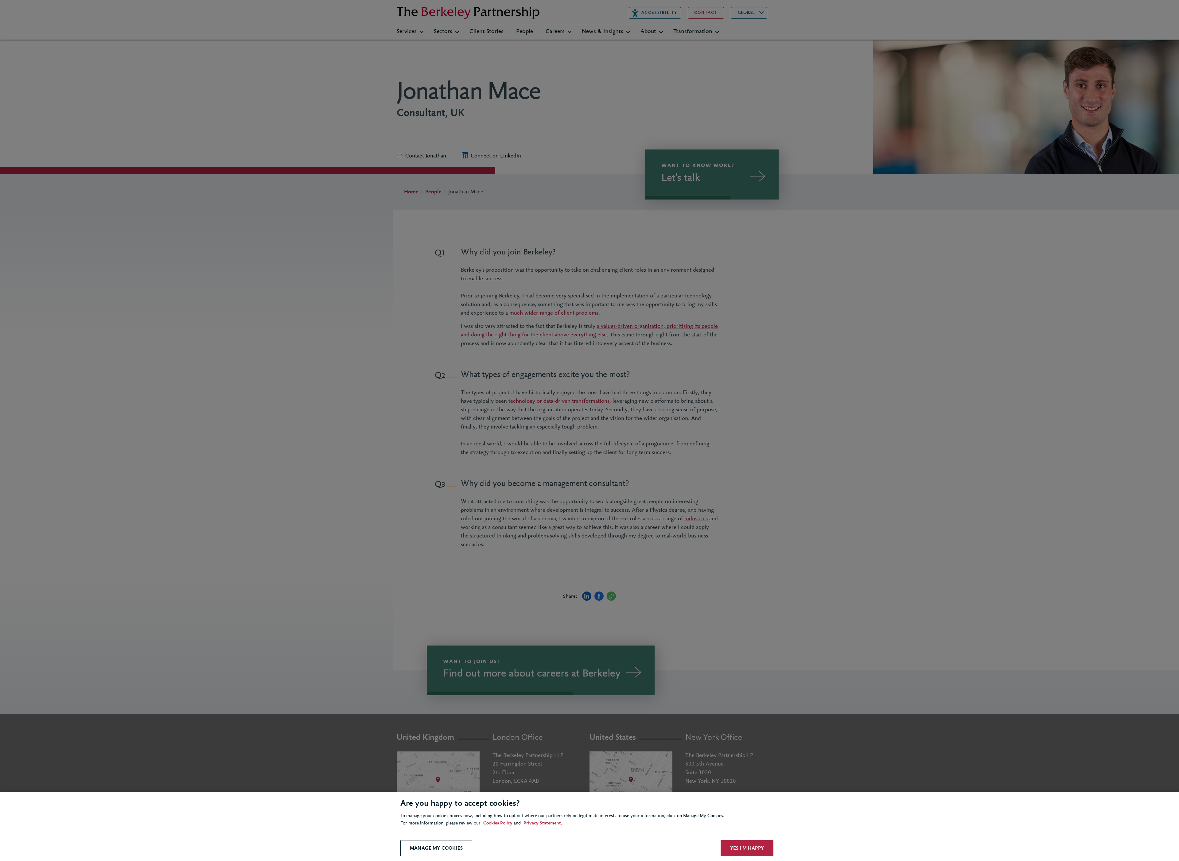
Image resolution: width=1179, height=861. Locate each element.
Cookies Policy (497, 823)
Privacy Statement (542, 823)
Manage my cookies (436, 848)
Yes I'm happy (747, 848)
